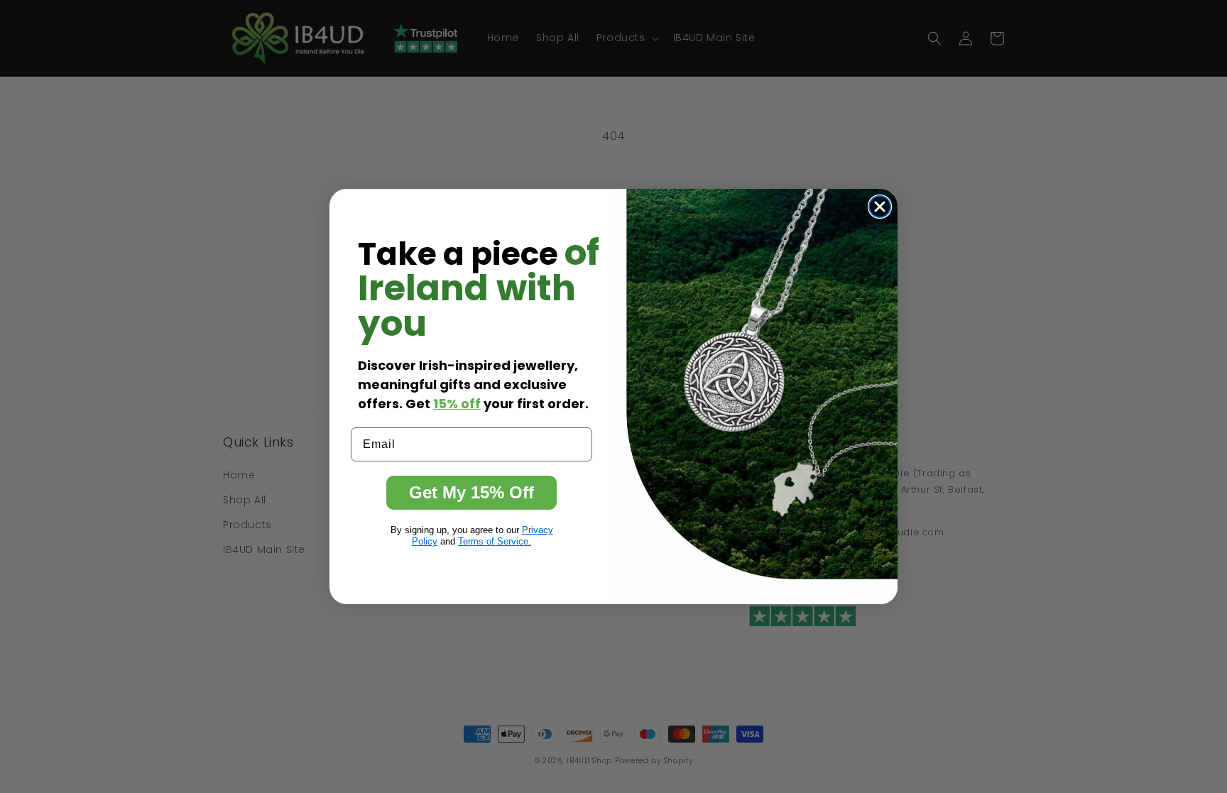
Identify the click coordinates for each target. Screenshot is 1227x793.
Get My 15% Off (471, 492)
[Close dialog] (879, 206)
